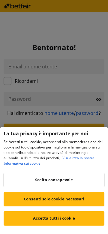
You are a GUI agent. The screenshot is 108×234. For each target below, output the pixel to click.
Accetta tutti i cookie (54, 218)
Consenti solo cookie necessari (54, 199)
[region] (54, 180)
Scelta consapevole (54, 179)
